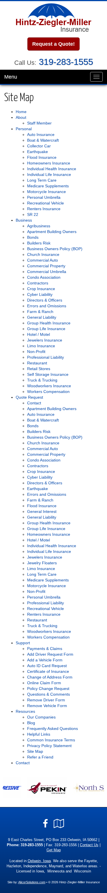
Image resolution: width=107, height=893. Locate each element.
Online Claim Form (44, 683)
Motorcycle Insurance (46, 191)
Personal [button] (24, 129)
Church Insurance (43, 254)
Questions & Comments (48, 694)
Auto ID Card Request (47, 665)
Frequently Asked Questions (52, 728)
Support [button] (23, 643)
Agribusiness (38, 226)
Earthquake (37, 151)
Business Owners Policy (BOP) (54, 248)
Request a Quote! (53, 44)
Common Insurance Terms (51, 740)
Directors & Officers (44, 300)
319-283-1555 (66, 62)
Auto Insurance (40, 134)
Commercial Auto (42, 260)
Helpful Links (38, 734)
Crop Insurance (41, 288)
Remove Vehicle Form (47, 705)
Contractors (37, 283)
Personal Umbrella (43, 197)
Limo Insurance (41, 346)
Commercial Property (46, 266)
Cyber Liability (40, 294)
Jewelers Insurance (44, 340)
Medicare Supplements (48, 186)
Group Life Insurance (46, 328)
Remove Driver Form (46, 700)
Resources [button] (25, 711)
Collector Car (39, 146)
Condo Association (43, 277)
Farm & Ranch (40, 311)
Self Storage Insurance (47, 374)
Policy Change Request (48, 688)
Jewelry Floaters (42, 563)
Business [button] (24, 220)
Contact (34, 403)
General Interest (41, 511)
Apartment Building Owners (51, 231)
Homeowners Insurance (48, 163)
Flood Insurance (41, 157)
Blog (31, 723)
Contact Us (89, 845)
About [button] (21, 117)
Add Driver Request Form (50, 654)
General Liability (41, 317)
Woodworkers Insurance (49, 386)
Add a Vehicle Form (44, 660)
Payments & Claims (44, 648)
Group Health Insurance (48, 323)
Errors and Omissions (46, 306)
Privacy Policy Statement (49, 745)
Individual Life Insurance (49, 174)
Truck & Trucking (42, 380)
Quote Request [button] (29, 397)
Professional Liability (45, 357)
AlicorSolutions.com (31, 882)
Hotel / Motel (38, 334)
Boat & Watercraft (43, 140)
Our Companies (41, 717)
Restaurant (37, 363)
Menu (10, 77)
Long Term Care (41, 180)
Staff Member (39, 123)
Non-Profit (36, 351)
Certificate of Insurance (48, 671)
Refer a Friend (40, 757)
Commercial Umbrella (46, 271)
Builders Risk (39, 243)
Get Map (54, 850)
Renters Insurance (43, 208)
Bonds (33, 237)
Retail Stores (38, 368)
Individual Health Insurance (51, 168)
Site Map (35, 751)
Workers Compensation (48, 391)
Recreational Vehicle (45, 203)
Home (21, 111)
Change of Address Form (49, 677)
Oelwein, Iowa (39, 861)
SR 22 (32, 214)
